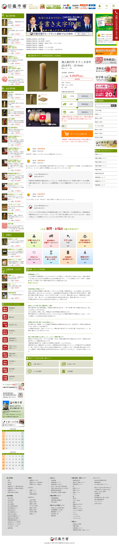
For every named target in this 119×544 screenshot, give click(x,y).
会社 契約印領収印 (13, 506)
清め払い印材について (79, 482)
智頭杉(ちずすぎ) (77, 504)
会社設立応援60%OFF (100, 480)
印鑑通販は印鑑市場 (31, 39)
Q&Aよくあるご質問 (100, 491)
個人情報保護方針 (99, 499)
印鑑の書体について (101, 162)
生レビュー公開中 (105, 22)
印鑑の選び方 (76, 480)
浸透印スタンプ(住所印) (35, 482)
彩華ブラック (76, 488)
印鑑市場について (56, 482)
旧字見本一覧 (54, 513)
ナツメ (74, 512)
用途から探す (99, 133)
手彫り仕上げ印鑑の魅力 (57, 508)
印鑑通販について (100, 185)
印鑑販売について (100, 181)
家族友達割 (97, 482)
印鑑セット (98, 114)
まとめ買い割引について (101, 484)
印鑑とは (74, 521)
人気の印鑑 (98, 110)
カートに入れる (78, 134)
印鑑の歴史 (76, 526)
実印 (9, 480)
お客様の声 (97, 493)
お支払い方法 (71, 364)
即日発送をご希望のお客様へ (59, 492)
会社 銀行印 (11, 500)
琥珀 (74, 502)
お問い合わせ (98, 503)
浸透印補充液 (33, 494)
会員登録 (53, 480)
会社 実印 (10, 498)
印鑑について (99, 154)
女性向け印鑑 (99, 137)
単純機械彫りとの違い (57, 509)
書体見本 (53, 515)
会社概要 (70, 371)
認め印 (9, 484)
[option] (31, 99)
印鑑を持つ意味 (77, 524)
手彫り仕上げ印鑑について (57, 505)
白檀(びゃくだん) (77, 508)
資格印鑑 (10, 528)
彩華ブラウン (76, 490)
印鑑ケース (32, 490)
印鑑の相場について (55, 495)
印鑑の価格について (101, 158)
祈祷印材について (77, 484)
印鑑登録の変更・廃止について (81, 530)
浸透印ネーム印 (33, 480)
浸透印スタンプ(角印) (35, 484)
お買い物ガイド (38, 364)
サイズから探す (99, 126)
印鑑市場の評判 (99, 173)
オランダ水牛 (57, 43)
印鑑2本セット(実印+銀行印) (15, 486)
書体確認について (56, 511)
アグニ (74, 494)
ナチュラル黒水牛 (77, 510)
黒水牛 (74, 498)
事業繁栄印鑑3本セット (14, 520)
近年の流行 (54, 502)
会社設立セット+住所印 (14, 522)
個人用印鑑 (41, 39)
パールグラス (76, 516)
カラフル (75, 514)
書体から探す (99, 129)
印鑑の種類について (101, 166)
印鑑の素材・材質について (79, 478)
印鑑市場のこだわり (56, 484)
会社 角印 (10, 502)
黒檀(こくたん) (77, 506)
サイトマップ (98, 501)
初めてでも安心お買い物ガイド (102, 487)
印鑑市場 (60, 543)
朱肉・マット (33, 492)
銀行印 (48, 41)
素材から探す (99, 118)
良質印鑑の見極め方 (56, 500)
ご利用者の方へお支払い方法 (102, 489)
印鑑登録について (100, 177)
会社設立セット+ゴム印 (14, 524)
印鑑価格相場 (54, 498)
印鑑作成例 (98, 169)
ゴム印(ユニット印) (13, 526)
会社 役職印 (11, 504)
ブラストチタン (77, 518)
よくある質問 (37, 371)
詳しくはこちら (34, 282)
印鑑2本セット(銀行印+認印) (15, 488)
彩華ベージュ (76, 492)
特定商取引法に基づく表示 (101, 497)
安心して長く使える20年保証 (59, 486)
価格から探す (99, 122)
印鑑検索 (40, 43)
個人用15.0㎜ (59, 49)
